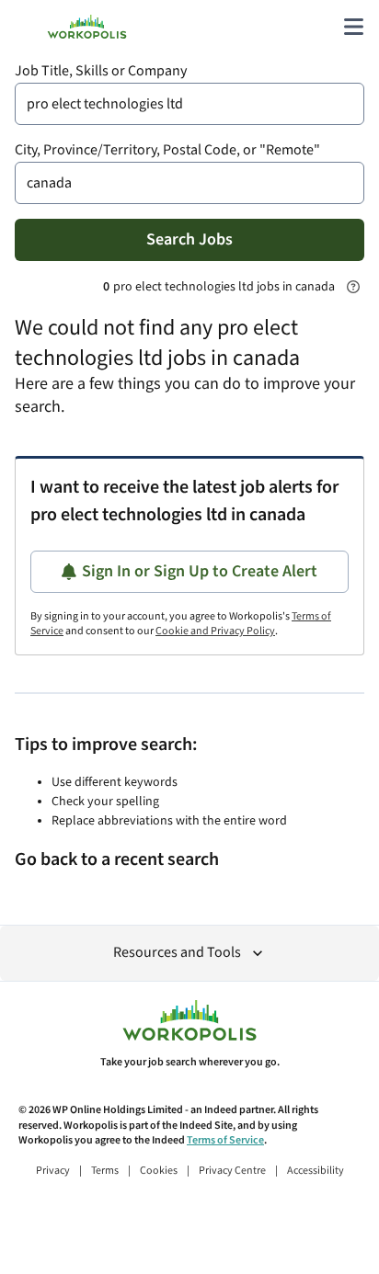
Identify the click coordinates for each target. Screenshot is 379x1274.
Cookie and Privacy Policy (215, 631)
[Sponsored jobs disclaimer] (353, 287)
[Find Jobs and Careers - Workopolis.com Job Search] (87, 27)
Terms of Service (225, 1140)
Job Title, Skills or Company (101, 71)
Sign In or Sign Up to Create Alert (199, 571)
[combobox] (189, 104)
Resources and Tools (177, 952)
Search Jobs (189, 239)
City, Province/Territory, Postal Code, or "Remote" (167, 150)
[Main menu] (353, 27)
